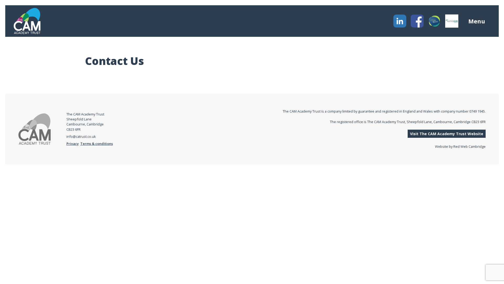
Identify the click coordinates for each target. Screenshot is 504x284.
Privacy (72, 143)
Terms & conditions (96, 143)
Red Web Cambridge (469, 146)
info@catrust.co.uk (81, 136)
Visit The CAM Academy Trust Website (446, 133)
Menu (476, 21)
